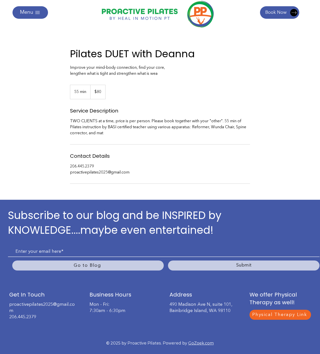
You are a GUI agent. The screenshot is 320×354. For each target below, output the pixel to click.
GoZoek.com (201, 343)
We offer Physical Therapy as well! (273, 298)
